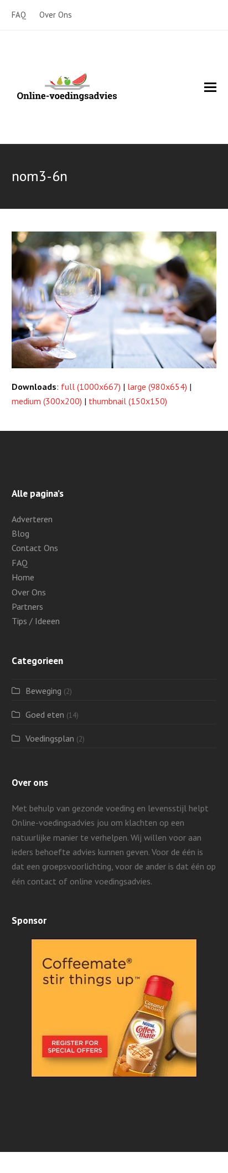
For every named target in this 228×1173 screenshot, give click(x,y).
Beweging (43, 690)
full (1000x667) (91, 386)
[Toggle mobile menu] (210, 87)
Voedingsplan (49, 738)
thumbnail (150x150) (128, 401)
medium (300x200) (47, 401)
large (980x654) (157, 386)
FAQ (20, 562)
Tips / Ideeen (36, 620)
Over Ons (29, 592)
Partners (27, 606)
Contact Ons (35, 547)
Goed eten (44, 714)
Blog (20, 533)
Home (23, 577)
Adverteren (32, 518)
